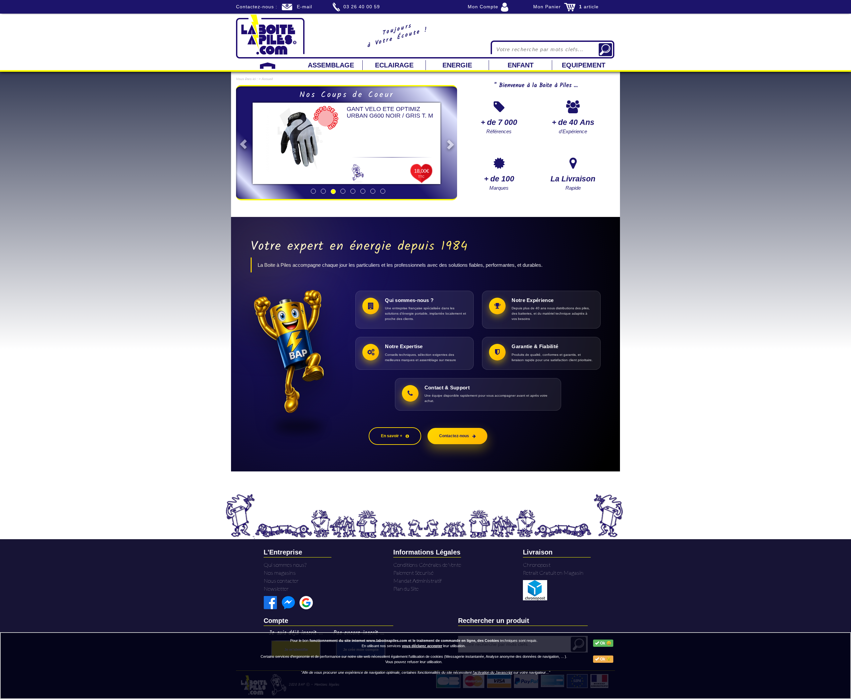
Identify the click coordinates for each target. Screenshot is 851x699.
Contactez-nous (454, 436)
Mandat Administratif (417, 580)
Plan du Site (406, 588)
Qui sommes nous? (285, 564)
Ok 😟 (605, 659)
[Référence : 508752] (300, 139)
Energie (457, 65)
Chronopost (536, 564)
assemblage (331, 65)
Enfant (521, 65)
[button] (241, 142)
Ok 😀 (605, 643)
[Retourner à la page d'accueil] (270, 35)
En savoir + (391, 436)
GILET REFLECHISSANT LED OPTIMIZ (387, 112)
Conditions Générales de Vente (427, 564)
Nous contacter (281, 580)
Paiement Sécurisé (413, 572)
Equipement (583, 65)
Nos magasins (280, 572)
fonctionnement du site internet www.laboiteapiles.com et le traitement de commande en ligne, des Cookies (404, 641)
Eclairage (394, 65)
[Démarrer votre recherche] (605, 49)
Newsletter (276, 588)
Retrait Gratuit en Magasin (553, 572)
